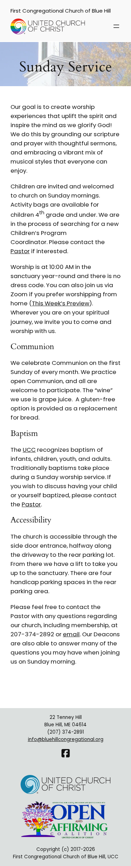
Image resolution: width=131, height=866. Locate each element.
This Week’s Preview (60, 303)
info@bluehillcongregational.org (65, 739)
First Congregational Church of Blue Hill (60, 10)
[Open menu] (116, 26)
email (71, 634)
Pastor (20, 251)
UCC (29, 449)
